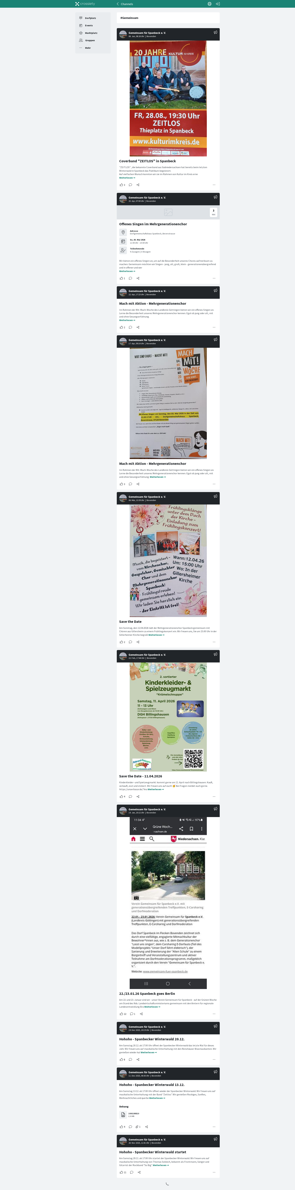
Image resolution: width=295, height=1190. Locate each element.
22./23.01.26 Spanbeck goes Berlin (147, 993)
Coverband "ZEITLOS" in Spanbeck (147, 161)
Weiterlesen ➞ (127, 177)
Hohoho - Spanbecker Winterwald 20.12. (152, 1039)
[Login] (218, 4)
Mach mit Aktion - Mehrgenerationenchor (152, 303)
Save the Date (130, 621)
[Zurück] (118, 4)
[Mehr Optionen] (214, 185)
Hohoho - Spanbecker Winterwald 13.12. (152, 1084)
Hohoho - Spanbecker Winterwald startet (152, 1152)
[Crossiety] (85, 4)
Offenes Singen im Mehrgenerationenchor (153, 224)
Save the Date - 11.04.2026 (140, 776)
